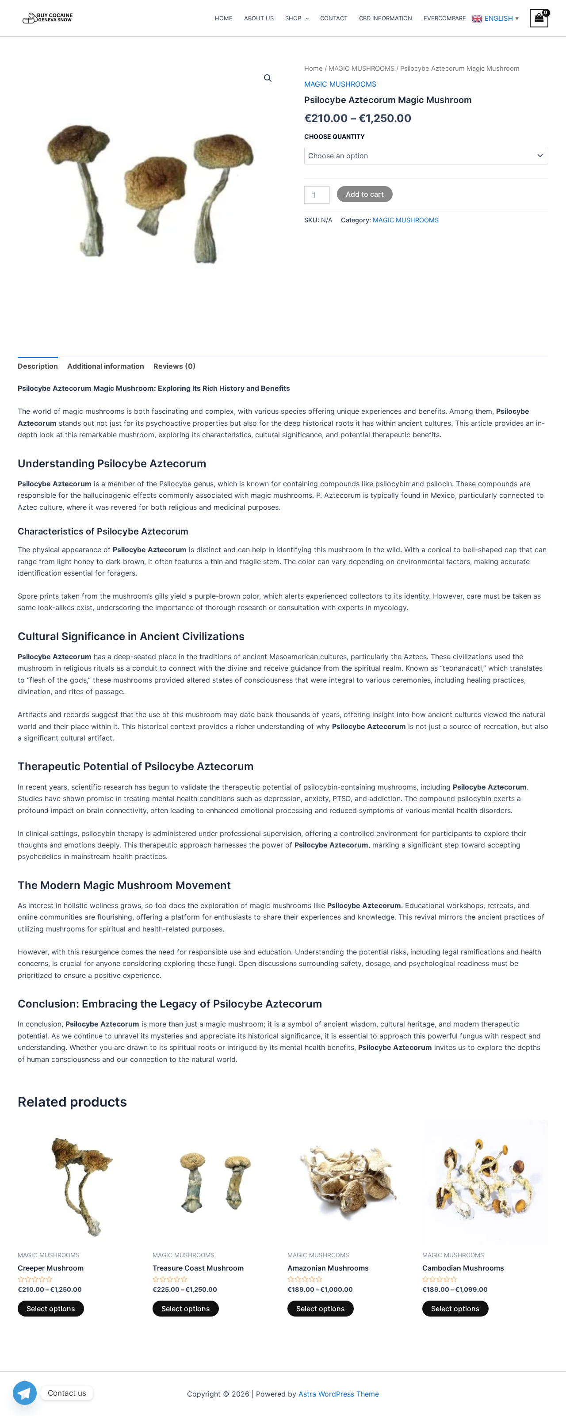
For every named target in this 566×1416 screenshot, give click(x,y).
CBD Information (385, 18)
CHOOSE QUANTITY (334, 136)
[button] (268, 78)
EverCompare (445, 18)
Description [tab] (38, 366)
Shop (293, 18)
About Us (259, 18)
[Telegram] (25, 1393)
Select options (51, 1308)
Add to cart (365, 194)
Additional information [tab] (105, 366)
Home (224, 18)
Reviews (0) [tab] (174, 366)
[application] (305, 18)
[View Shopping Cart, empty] (539, 18)
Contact (334, 18)
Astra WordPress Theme (338, 1393)
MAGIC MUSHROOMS (361, 69)
